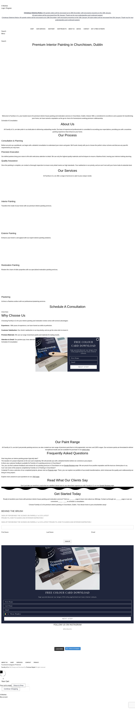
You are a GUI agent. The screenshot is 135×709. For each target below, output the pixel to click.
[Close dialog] (97, 339)
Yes (118, 692)
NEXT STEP (83, 367)
